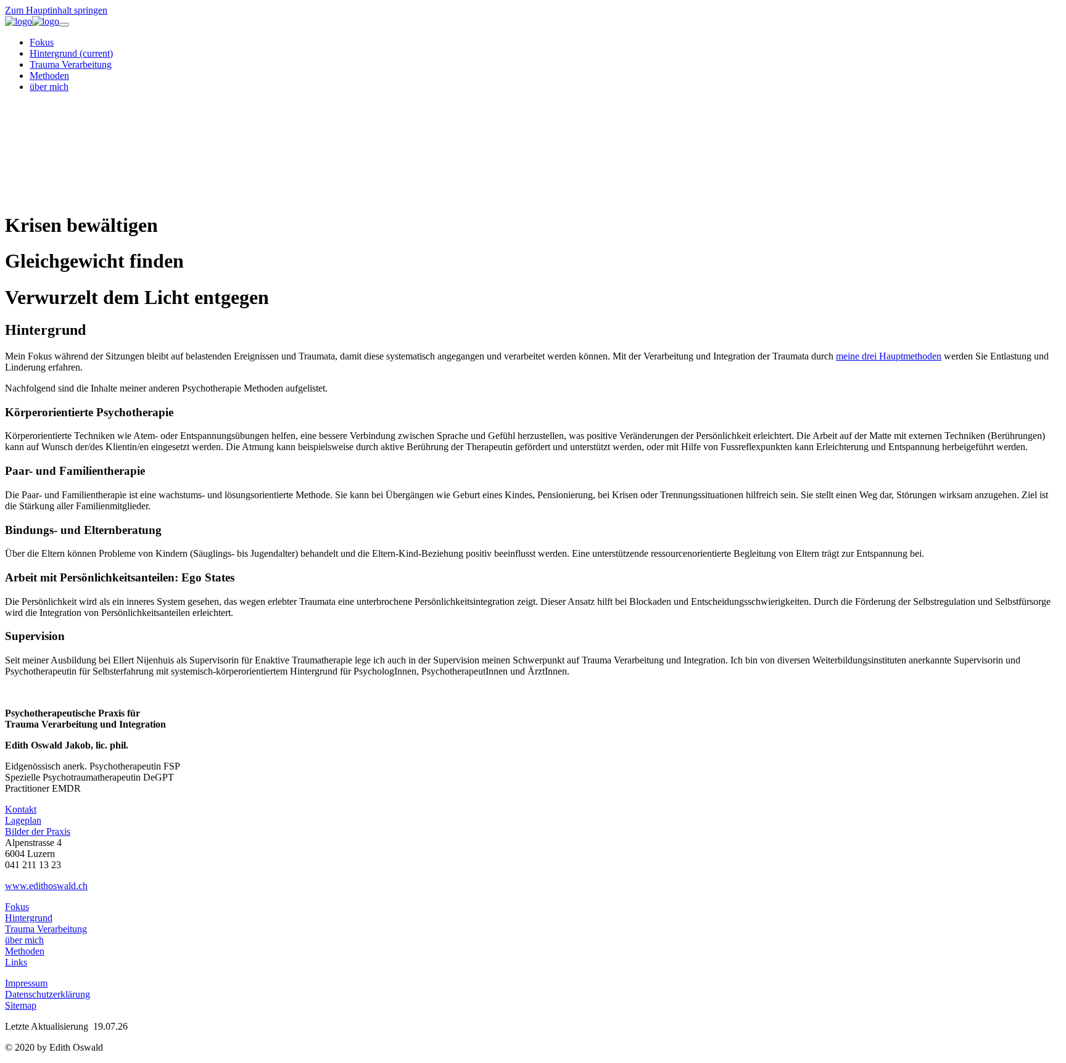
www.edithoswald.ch (46, 885)
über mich (24, 940)
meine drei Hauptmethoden (888, 356)
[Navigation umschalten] (64, 25)
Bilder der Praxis (37, 831)
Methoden (24, 951)
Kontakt (20, 809)
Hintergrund (28, 918)
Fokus (17, 906)
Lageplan (23, 820)
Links (16, 962)
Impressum (26, 983)
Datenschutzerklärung (47, 994)
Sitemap (20, 1005)
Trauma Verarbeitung (46, 929)
